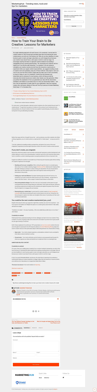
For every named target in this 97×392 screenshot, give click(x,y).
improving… (38, 264)
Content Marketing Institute (31, 99)
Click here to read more (17, 268)
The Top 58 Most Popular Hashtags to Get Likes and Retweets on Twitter (23, 322)
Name (15, 352)
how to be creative (46, 225)
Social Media (72, 96)
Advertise (46, 377)
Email (38, 352)
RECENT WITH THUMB (70, 92)
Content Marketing (71, 181)
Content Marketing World (47, 226)
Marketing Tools (70, 204)
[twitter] (63, 377)
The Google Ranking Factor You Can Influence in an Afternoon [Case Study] (32, 95)
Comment (15, 340)
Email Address (67, 19)
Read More (67, 196)
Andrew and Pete (41, 167)
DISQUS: (41, 327)
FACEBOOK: (34, 327)
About (40, 377)
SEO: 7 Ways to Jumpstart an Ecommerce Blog (71, 236)
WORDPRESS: (27, 327)
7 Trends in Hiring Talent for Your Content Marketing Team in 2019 (30, 91)
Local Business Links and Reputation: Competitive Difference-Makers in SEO (75, 106)
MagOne (55, 389)
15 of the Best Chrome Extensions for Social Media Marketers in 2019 (76, 121)
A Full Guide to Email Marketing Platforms (23, 93)
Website (15, 358)
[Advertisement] (36, 125)
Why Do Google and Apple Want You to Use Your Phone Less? (48, 322)
